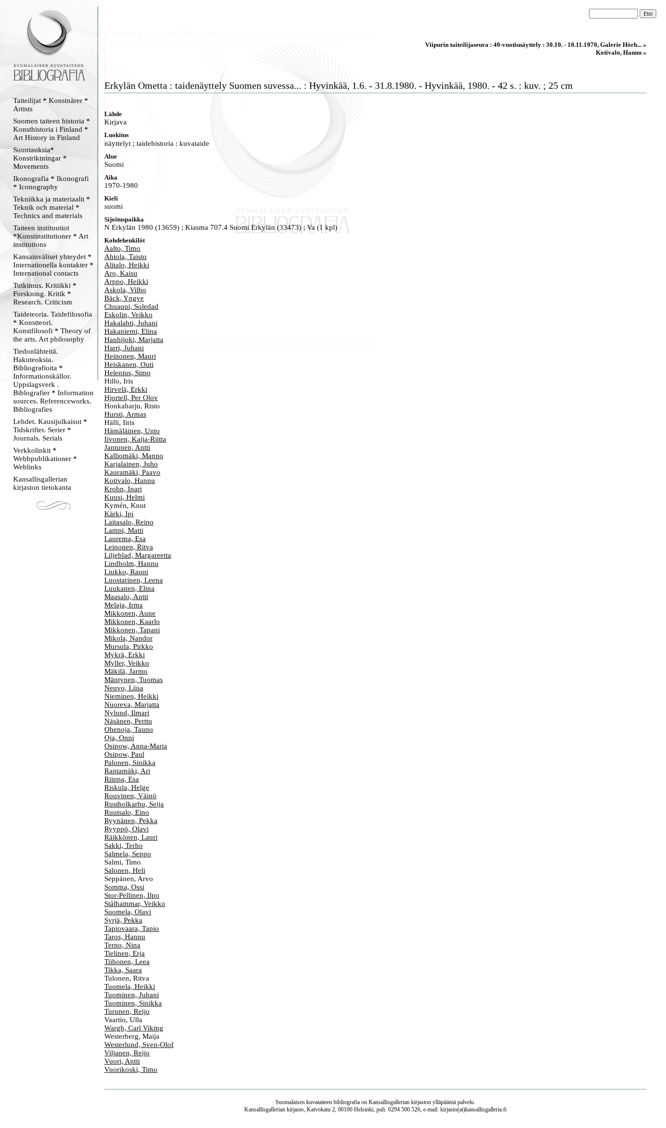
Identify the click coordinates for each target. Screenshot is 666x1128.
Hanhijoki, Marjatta (133, 339)
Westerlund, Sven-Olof (139, 1044)
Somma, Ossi (124, 887)
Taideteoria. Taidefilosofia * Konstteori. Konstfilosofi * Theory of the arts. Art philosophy (52, 326)
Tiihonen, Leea (127, 962)
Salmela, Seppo (127, 854)
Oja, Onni (119, 738)
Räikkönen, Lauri (130, 837)
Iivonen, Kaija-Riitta (135, 439)
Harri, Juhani (124, 348)
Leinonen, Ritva (128, 547)
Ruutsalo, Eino (126, 812)
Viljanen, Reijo (127, 1053)
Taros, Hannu (124, 937)
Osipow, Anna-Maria (135, 746)
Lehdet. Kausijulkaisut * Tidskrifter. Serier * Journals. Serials (50, 430)
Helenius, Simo (127, 373)
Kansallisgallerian (389, 1102)
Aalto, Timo (122, 248)
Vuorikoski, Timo (130, 1069)
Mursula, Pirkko (128, 646)
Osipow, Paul (124, 754)
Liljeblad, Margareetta (137, 555)
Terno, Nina (122, 945)
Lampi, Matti (123, 530)
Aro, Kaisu (120, 273)
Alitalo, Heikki (126, 265)
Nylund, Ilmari (126, 713)
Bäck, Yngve (124, 298)
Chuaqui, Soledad (131, 306)
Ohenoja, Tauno (128, 729)
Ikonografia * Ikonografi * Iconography (51, 183)
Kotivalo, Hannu (129, 480)
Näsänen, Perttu (128, 721)
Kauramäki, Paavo (132, 472)
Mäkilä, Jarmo (126, 671)
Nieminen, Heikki (131, 696)
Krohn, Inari (123, 489)
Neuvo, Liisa (123, 688)
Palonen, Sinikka (130, 762)
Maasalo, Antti (126, 597)
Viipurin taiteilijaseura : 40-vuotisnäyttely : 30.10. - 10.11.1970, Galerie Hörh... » (535, 44)
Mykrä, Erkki (124, 655)
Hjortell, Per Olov (131, 398)
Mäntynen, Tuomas (133, 680)
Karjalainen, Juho (131, 464)
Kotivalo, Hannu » (621, 52)
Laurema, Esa (125, 539)
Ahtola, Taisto (125, 257)
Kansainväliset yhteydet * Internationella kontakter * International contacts (53, 265)
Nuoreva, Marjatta (131, 704)
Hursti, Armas (125, 414)
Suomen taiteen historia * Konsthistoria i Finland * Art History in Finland (51, 129)
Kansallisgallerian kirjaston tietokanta (42, 483)
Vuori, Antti (122, 1061)
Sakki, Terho (123, 845)
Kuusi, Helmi (124, 497)
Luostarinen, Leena (133, 580)
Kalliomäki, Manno (133, 456)
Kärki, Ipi (119, 514)
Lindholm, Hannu (131, 563)
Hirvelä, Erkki (125, 389)
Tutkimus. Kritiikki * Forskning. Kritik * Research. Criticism (45, 294)
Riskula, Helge (126, 787)
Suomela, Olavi (127, 912)
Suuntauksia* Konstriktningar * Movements (40, 158)
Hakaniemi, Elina (130, 331)
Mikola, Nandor (128, 638)
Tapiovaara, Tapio (131, 928)
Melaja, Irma (123, 605)
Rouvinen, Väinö (130, 796)
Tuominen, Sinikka (133, 1003)
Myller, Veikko (126, 663)
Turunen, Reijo (127, 1011)
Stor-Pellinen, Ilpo (131, 895)
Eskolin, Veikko (128, 315)
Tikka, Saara (123, 970)
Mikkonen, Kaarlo (132, 621)
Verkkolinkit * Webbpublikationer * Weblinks (45, 458)
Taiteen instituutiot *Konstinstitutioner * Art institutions (50, 236)
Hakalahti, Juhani (130, 323)
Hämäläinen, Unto (132, 431)
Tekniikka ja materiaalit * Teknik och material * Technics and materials (51, 207)
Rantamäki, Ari (127, 771)
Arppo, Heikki (126, 281)
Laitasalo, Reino (129, 522)
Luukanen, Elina (129, 588)
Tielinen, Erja (124, 953)
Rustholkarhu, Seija (134, 804)
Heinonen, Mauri (130, 356)
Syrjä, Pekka (123, 920)
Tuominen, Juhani (131, 995)
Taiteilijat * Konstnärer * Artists (50, 105)
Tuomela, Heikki (129, 986)
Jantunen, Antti (127, 447)
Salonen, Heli (124, 870)
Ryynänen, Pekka (130, 821)
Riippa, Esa (121, 779)
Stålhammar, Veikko (134, 903)
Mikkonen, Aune (130, 613)
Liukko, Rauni (126, 572)
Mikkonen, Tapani (132, 630)
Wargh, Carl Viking (133, 1028)
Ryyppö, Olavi (126, 829)
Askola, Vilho (125, 290)
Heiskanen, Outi (129, 364)
